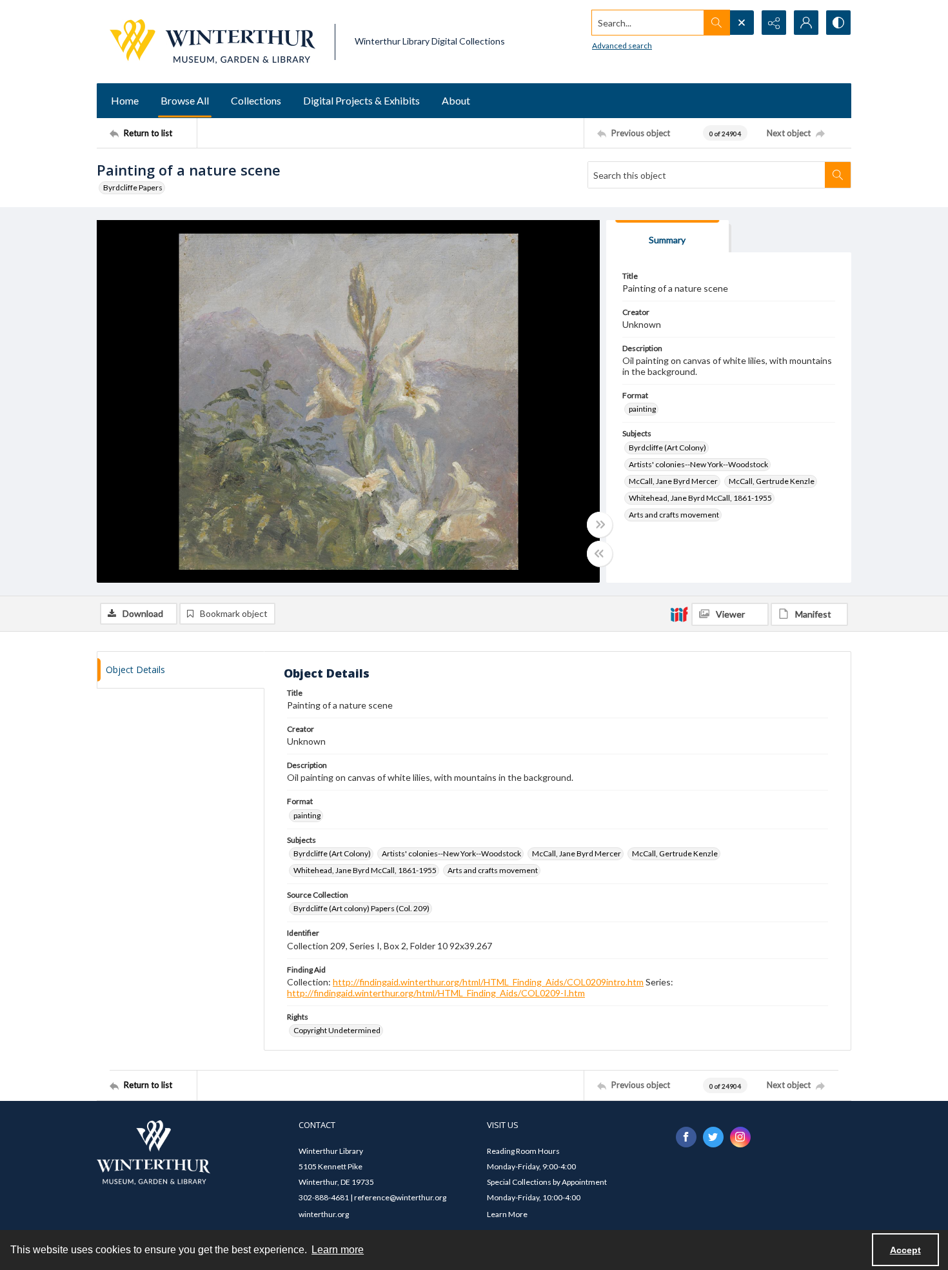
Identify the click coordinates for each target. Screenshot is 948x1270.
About (456, 100)
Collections (256, 100)
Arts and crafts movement (674, 514)
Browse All (185, 100)
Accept (905, 1250)
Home (125, 100)
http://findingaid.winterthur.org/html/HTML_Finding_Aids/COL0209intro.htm (488, 981)
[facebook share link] (686, 1137)
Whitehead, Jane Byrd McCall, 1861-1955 (700, 498)
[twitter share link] (713, 1137)
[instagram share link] (740, 1137)
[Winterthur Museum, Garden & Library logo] (212, 41)
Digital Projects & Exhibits (361, 100)
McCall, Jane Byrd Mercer (673, 481)
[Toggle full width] (600, 525)
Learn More (507, 1214)
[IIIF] (679, 614)
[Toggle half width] (600, 554)
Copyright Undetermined (336, 1030)
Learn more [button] (337, 1249)
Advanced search (622, 45)
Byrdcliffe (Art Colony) (667, 447)
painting (642, 409)
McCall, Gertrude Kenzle (772, 481)
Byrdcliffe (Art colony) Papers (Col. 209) (361, 908)
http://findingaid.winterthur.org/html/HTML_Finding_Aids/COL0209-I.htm (436, 992)
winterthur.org (324, 1214)
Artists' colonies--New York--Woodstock (698, 464)
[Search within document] (838, 175)
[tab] (667, 236)
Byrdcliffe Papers (133, 187)
